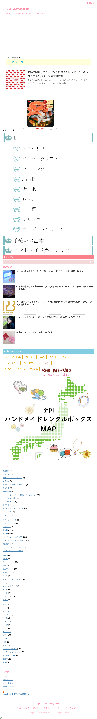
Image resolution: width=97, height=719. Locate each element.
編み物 (5, 589)
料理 (4, 642)
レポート (6, 611)
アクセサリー (8, 562)
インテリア (7, 632)
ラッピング (69, 80)
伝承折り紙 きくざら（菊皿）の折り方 (34, 332)
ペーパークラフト (79, 80)
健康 (4, 604)
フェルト (6, 488)
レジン (5, 593)
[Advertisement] (48, 35)
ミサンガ (6, 474)
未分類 (43, 80)
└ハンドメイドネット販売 (14, 540)
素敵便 (5, 659)
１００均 (6, 572)
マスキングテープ (10, 586)
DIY (4, 583)
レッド (44, 83)
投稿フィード (8, 680)
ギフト (62, 80)
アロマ (5, 628)
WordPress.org (9, 687)
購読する (9, 257)
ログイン (6, 676)
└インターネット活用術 (13, 551)
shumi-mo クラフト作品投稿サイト (17, 694)
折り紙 (5, 662)
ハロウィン (7, 615)
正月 (4, 645)
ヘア (4, 608)
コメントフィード (10, 683)
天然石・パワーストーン (12, 478)
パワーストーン (9, 523)
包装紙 (63, 83)
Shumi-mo (7, 491)
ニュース (6, 527)
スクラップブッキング (11, 652)
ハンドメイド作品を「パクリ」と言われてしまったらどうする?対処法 (48, 317)
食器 (4, 566)
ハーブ (5, 625)
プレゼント (56, 83)
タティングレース (10, 520)
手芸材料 (6, 471)
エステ (5, 600)
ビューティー (8, 596)
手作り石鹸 (7, 505)
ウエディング (8, 569)
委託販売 (6, 544)
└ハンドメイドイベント (13, 547)
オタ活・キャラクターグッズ (14, 485)
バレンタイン (8, 502)
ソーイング (7, 512)
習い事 (5, 559)
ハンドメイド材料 (10, 498)
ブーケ (5, 576)
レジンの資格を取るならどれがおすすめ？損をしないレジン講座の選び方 (49, 271)
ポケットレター (9, 656)
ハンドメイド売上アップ (12, 537)
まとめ (48, 80)
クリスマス (55, 80)
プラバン (6, 481)
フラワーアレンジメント (12, 579)
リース (5, 618)
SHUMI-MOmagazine (16, 8)
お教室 (5, 555)
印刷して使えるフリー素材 (13, 508)
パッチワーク (8, 515)
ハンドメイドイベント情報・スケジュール (19, 495)
